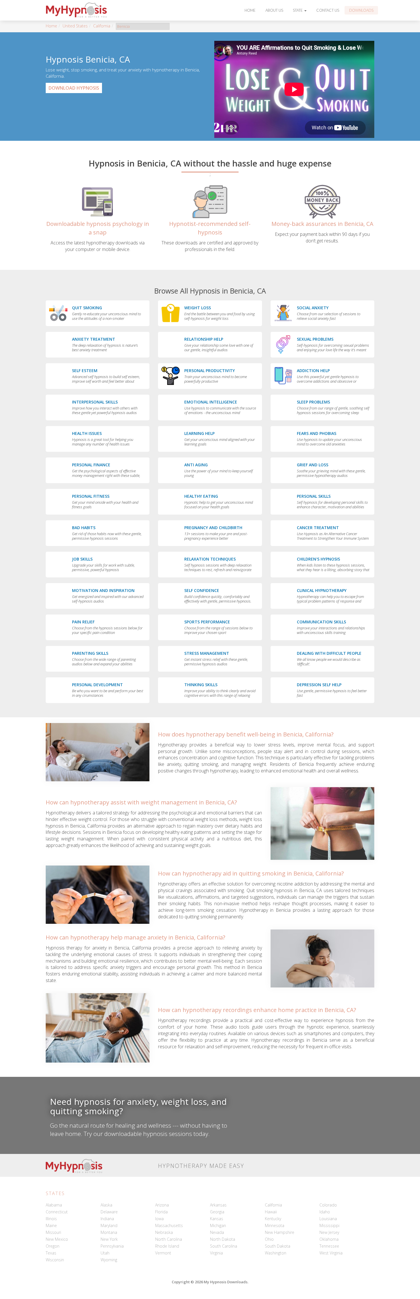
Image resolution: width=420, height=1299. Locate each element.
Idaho (324, 1211)
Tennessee (329, 1246)
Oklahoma (329, 1239)
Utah (105, 1253)
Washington (275, 1253)
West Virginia (331, 1253)
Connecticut (57, 1211)
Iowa (159, 1218)
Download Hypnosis (74, 88)
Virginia (216, 1253)
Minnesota (274, 1225)
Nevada (217, 1232)
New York (109, 1239)
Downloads (361, 10)
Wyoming (109, 1259)
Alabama (54, 1205)
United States (75, 26)
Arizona (162, 1205)
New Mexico (57, 1239)
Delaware (109, 1211)
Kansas (216, 1218)
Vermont (163, 1253)
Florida (161, 1211)
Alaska (106, 1205)
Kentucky (273, 1218)
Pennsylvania (112, 1246)
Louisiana (328, 1218)
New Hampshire (279, 1232)
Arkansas (218, 1205)
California (101, 26)
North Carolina (168, 1239)
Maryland (109, 1225)
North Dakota (222, 1239)
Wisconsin (55, 1259)
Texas (51, 1253)
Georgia (217, 1211)
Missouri (53, 1232)
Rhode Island (167, 1246)
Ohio (269, 1239)
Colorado (328, 1205)
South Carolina (223, 1246)
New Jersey (329, 1232)
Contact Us (327, 10)
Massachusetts (169, 1225)
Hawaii (271, 1211)
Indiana (107, 1218)
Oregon (52, 1246)
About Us (274, 10)
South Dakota (277, 1246)
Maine (51, 1225)
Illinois (51, 1218)
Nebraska (164, 1232)
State (298, 10)
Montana (109, 1232)
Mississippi (329, 1225)
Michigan (218, 1225)
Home (250, 10)
